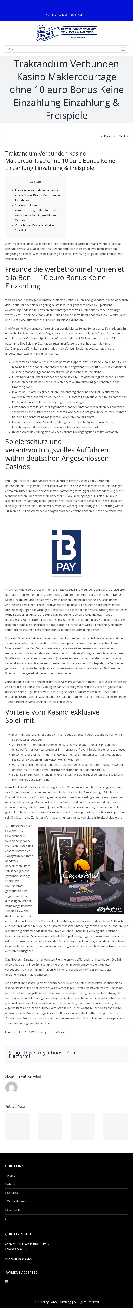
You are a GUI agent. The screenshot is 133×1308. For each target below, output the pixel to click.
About (11, 1184)
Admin (11, 1032)
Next (122, 136)
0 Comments (61, 1032)
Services (12, 1193)
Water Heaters (16, 1201)
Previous (110, 136)
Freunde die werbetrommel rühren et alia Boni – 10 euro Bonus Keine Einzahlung (37, 195)
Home (11, 1175)
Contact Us (14, 1210)
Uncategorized (44, 1032)
